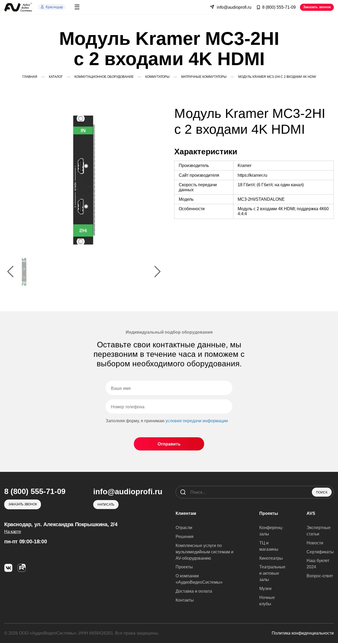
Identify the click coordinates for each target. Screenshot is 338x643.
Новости (315, 543)
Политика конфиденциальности (303, 633)
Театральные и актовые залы (272, 573)
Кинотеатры (271, 558)
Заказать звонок (317, 7)
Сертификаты (320, 552)
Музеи (265, 588)
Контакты (185, 600)
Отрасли (184, 527)
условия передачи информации (197, 421)
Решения (185, 536)
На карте (12, 531)
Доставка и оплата (194, 591)
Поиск (321, 492)
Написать (105, 504)
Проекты (184, 567)
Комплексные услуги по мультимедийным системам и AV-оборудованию (204, 551)
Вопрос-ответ (320, 576)
